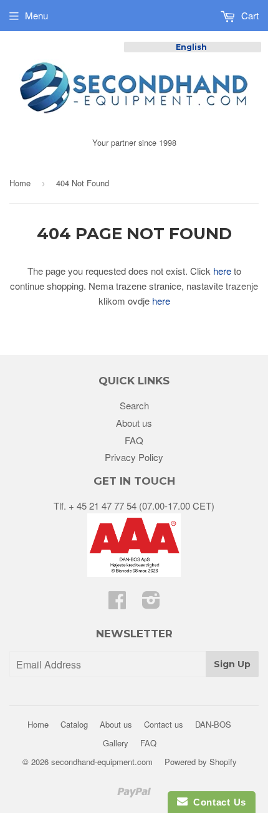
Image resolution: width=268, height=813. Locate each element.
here (222, 270)
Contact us (163, 724)
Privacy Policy (134, 457)
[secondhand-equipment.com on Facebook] (117, 603)
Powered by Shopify (201, 762)
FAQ (134, 440)
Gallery (115, 743)
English (191, 47)
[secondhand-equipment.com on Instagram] (151, 603)
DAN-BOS (213, 724)
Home (20, 183)
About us (134, 422)
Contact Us (217, 802)
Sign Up (232, 664)
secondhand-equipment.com (102, 762)
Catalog (74, 724)
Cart (249, 15)
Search (134, 405)
